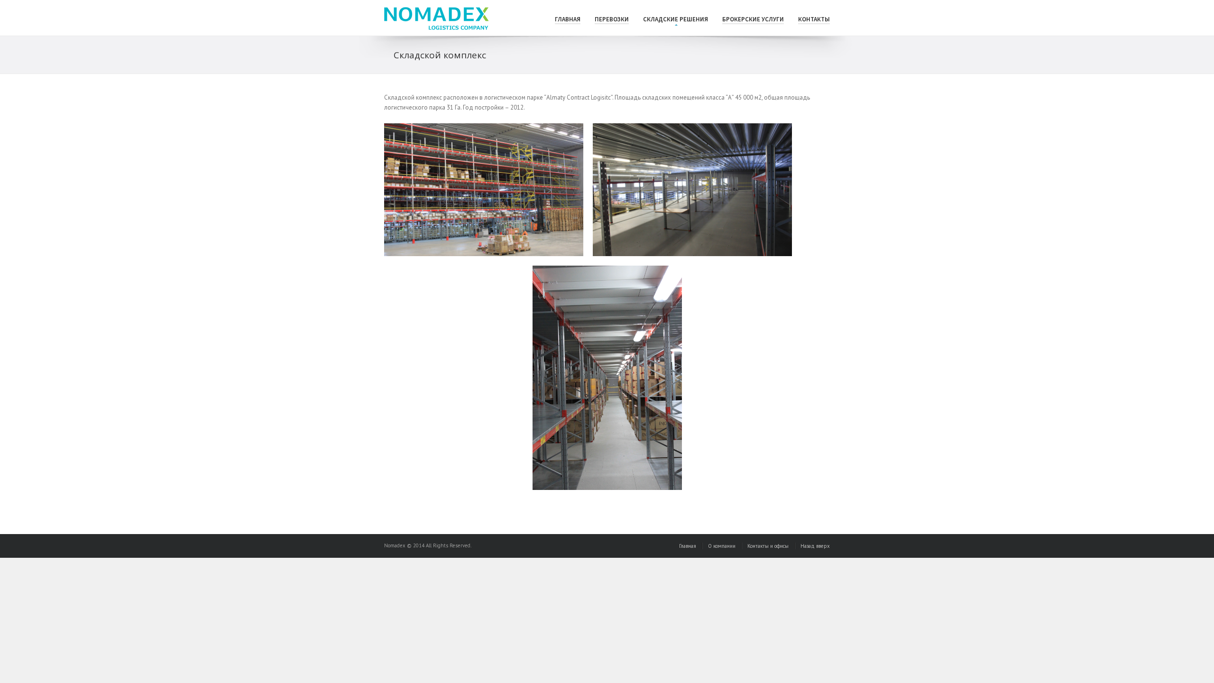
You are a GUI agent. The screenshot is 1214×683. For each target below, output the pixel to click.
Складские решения (675, 19)
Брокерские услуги (753, 19)
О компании (722, 546)
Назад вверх (815, 546)
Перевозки (612, 19)
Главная (567, 19)
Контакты (814, 19)
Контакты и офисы (768, 546)
